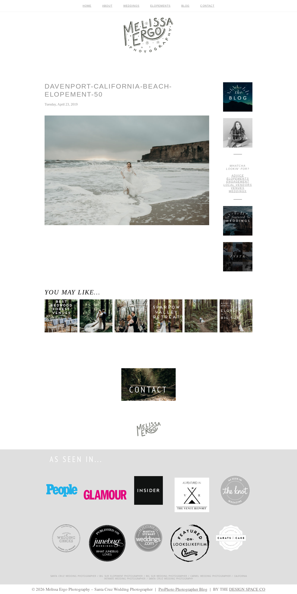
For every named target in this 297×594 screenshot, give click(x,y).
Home (87, 5)
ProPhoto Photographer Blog (183, 589)
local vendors (238, 184)
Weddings (131, 5)
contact (207, 5)
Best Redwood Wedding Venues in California (59, 321)
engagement (237, 181)
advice (238, 175)
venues (237, 188)
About (107, 5)
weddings (238, 191)
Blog (185, 5)
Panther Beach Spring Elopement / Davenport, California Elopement (57, 245)
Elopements (160, 5)
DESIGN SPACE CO (247, 589)
